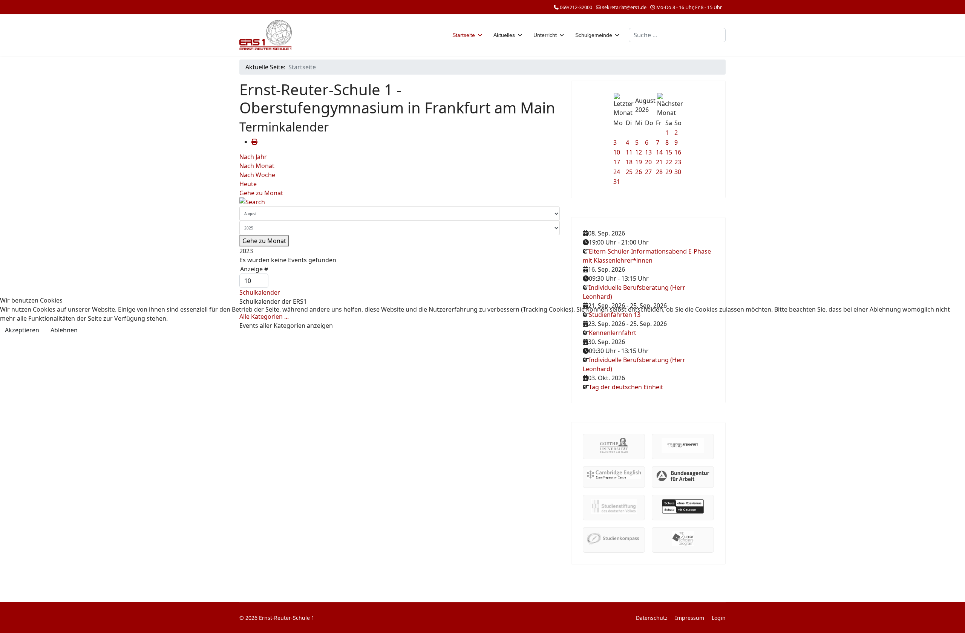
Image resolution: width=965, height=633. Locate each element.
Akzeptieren (22, 330)
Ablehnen (64, 330)
